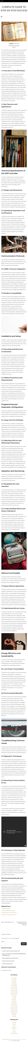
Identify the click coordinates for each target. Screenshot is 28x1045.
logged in (9, 938)
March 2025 (14, 1002)
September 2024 (14, 1011)
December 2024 (14, 1007)
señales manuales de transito (9, 914)
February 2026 (14, 985)
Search (2, 941)
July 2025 (14, 996)
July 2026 (14, 979)
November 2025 (14, 990)
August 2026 (14, 978)
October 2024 (14, 1010)
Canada (14, 1024)
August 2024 (14, 1013)
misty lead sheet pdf (7, 922)
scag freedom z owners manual (10, 912)
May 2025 (14, 999)
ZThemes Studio (16, 1040)
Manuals (11, 43)
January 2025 (14, 1005)
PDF (14, 1030)
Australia (14, 1022)
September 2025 (14, 993)
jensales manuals (6, 908)
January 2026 (14, 987)
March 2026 (14, 984)
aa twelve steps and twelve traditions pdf (11, 950)
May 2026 (14, 981)
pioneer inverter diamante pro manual (22, 923)
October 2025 (14, 991)
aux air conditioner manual (9, 910)
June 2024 (14, 1016)
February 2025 (14, 1004)
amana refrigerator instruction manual (10, 958)
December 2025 (14, 988)
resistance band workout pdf (8, 960)
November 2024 (14, 1008)
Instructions (14, 1027)
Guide (14, 1025)
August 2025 (14, 994)
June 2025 (14, 998)
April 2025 (14, 1001)
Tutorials (14, 1031)
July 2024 (14, 1014)
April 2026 (14, 982)
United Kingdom (14, 1033)
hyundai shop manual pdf (7, 963)
